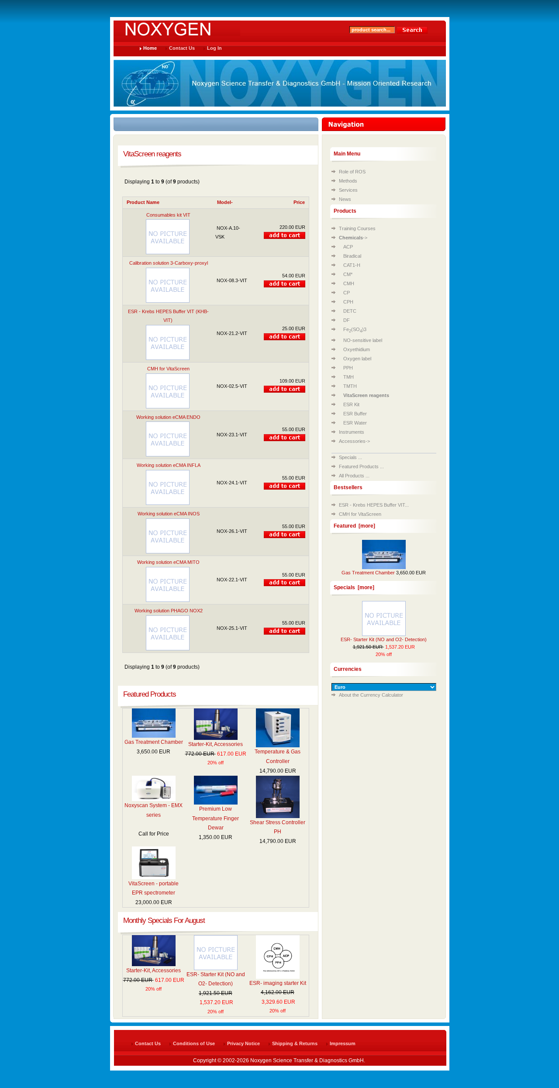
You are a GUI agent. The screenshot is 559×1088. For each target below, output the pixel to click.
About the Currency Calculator (371, 695)
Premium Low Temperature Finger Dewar (215, 818)
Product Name (143, 202)
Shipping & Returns (294, 1043)
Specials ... (350, 457)
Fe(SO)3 (354, 329)
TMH (348, 377)
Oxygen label (357, 358)
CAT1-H (351, 265)
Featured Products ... (361, 466)
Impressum (342, 1043)
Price (299, 202)
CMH (348, 283)
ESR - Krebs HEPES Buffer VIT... (374, 505)
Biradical (352, 256)
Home (150, 48)
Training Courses (357, 228)
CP (346, 292)
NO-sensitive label (362, 340)
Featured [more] (354, 526)
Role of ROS (352, 171)
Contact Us (182, 48)
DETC (349, 311)
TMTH (350, 386)
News (345, 199)
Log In (214, 48)
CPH (348, 301)
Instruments (351, 432)
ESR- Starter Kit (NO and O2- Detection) (384, 639)
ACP (348, 246)
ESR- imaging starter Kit (277, 983)
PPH (348, 367)
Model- (225, 202)
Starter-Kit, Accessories (215, 744)
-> (353, 237)
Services (348, 190)
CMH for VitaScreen (360, 514)
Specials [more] (354, 587)
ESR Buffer (355, 413)
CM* (347, 274)
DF (346, 320)
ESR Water (355, 422)
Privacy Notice (243, 1043)
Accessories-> (354, 441)
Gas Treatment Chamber (153, 742)
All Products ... (354, 475)
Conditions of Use (194, 1043)
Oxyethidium (356, 349)
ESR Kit (351, 404)
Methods (348, 180)
